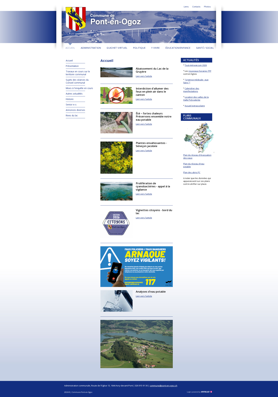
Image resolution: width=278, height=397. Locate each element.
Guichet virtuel (117, 47)
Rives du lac (72, 115)
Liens (186, 6)
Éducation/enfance (177, 47)
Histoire (70, 99)
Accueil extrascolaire (195, 105)
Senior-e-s (71, 104)
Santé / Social (205, 47)
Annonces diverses (75, 110)
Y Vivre (155, 47)
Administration (91, 47)
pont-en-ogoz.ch (106, 19)
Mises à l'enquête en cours (79, 88)
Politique (139, 47)
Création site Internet (201, 392)
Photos (207, 6)
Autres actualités (74, 93)
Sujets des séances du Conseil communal (77, 81)
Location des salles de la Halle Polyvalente (196, 98)
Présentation (72, 65)
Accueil (70, 47)
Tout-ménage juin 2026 (196, 65)
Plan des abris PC (191, 172)
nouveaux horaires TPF (200, 71)
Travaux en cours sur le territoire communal (78, 73)
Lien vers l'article (144, 76)
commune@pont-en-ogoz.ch (163, 385)
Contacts (196, 6)
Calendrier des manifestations (191, 90)
